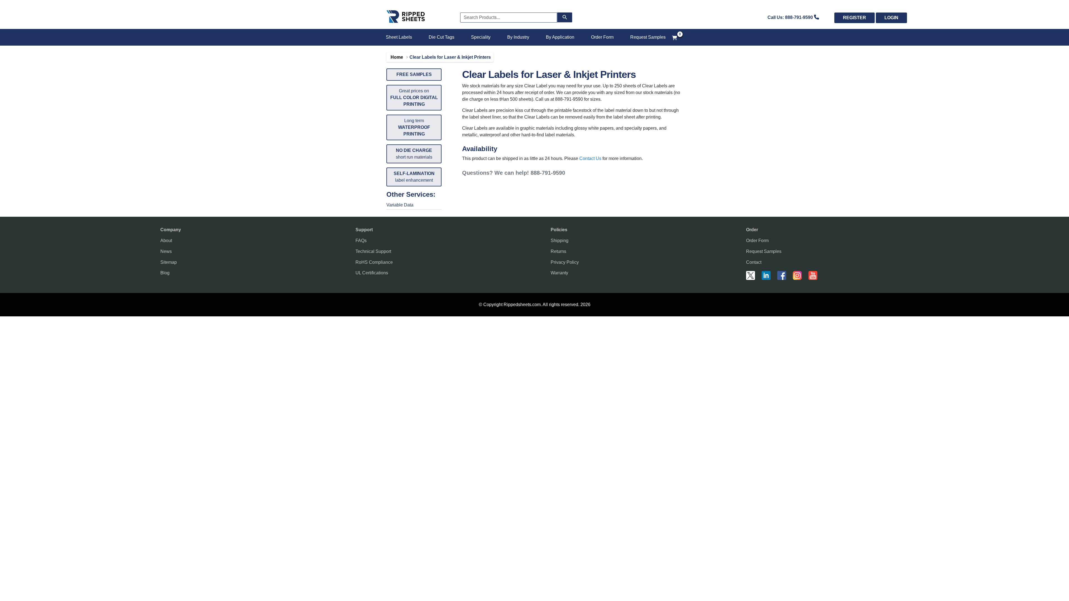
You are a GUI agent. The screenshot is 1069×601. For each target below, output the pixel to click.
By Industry (518, 37)
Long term (414, 127)
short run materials (414, 153)
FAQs (361, 240)
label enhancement (414, 177)
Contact (753, 262)
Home (397, 57)
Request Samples (648, 37)
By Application (560, 37)
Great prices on (414, 97)
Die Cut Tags (441, 37)
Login (891, 17)
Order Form (602, 37)
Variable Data (399, 205)
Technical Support (373, 251)
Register (854, 17)
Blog (165, 272)
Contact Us (590, 158)
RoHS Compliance (374, 262)
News (166, 251)
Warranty (559, 272)
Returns (558, 251)
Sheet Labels (399, 37)
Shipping (559, 240)
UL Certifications (371, 272)
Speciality (481, 37)
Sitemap (168, 262)
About (166, 240)
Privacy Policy (565, 262)
